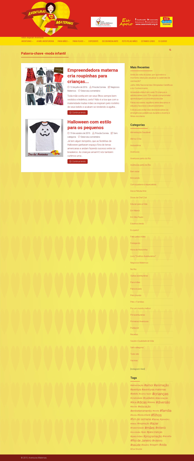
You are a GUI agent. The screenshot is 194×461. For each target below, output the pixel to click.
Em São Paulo (136, 217)
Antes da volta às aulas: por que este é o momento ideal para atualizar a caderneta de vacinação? (150, 78)
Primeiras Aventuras (139, 321)
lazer (155, 423)
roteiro (158, 440)
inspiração (144, 423)
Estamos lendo (148, 41)
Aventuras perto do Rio (140, 158)
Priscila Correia (99, 87)
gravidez (165, 419)
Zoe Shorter (137, 449)
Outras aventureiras (139, 276)
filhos (157, 415)
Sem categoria (136, 347)
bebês (135, 393)
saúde (136, 445)
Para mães (63, 41)
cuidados (150, 398)
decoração (162, 398)
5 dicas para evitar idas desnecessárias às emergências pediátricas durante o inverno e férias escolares (150, 113)
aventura (136, 389)
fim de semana (141, 419)
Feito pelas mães (129, 41)
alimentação (137, 385)
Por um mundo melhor (140, 308)
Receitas (134, 334)
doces (134, 406)
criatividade (137, 398)
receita (167, 436)
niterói (161, 428)
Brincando (135, 178)
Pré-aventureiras (137, 315)
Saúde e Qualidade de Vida (142, 341)
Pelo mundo (135, 295)
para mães (137, 436)
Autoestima (135, 145)
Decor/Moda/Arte (110, 41)
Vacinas (134, 360)
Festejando (135, 243)
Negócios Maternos (139, 263)
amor (149, 385)
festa (134, 415)
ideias (134, 423)
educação (145, 406)
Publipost (134, 328)
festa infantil (144, 415)
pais (144, 432)
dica (134, 402)
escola (156, 411)
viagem (154, 444)
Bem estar (134, 171)
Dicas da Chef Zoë (138, 197)
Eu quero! (162, 41)
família (166, 411)
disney (152, 402)
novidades (136, 432)
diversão (164, 402)
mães (151, 428)
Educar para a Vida (138, 204)
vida (164, 445)
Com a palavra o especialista (143, 184)
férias (156, 419)
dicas (143, 402)
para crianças (155, 432)
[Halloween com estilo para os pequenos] (44, 138)
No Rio (133, 269)
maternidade (138, 428)
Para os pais (136, 289)
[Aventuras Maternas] (50, 18)
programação (153, 436)
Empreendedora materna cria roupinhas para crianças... (92, 75)
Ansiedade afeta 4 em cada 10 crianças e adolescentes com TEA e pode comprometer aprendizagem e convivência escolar (150, 95)
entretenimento (142, 411)
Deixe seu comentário (90, 91)
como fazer (145, 394)
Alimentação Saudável (140, 132)
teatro (146, 444)
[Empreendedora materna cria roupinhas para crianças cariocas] (44, 86)
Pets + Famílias (137, 302)
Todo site (134, 354)
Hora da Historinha (138, 250)
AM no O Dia (135, 139)
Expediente (93, 41)
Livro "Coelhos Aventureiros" (143, 256)
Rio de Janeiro (141, 440)
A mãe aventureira (45, 41)
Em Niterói (135, 210)
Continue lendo (79, 112)
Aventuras (26, 41)
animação (162, 385)
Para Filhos (78, 41)
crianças (161, 394)
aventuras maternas (154, 389)
